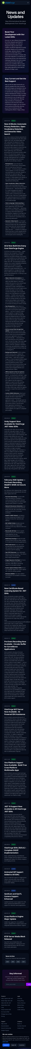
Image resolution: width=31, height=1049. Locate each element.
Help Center (4, 1023)
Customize (21, 1045)
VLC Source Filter (5, 1012)
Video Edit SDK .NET (6, 1003)
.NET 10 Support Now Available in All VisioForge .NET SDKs (15, 809)
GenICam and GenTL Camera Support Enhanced (13, 896)
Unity (2, 1007)
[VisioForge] (8, 2)
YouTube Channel (21, 1026)
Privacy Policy (20, 1000)
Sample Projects (5, 1030)
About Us (19, 1023)
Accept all (6, 1045)
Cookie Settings (21, 1009)
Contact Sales (20, 1028)
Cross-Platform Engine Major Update (13, 917)
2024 (7, 961)
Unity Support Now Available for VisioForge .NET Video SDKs (14, 424)
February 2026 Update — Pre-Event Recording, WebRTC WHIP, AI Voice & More (15, 484)
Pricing (3, 1016)
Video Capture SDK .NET (7, 998)
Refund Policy (20, 1005)
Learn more (5, 1041)
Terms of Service (21, 1003)
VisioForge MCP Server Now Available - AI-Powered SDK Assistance (14, 712)
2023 (13, 961)
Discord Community (6, 1028)
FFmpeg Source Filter (6, 1014)
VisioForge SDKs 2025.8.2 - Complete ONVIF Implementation (15, 850)
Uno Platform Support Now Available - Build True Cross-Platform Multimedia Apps (15, 766)
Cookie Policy (20, 1007)
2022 (18, 961)
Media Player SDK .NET (6, 1000)
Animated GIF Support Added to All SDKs (13, 873)
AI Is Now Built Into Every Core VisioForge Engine (15, 247)
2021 (23, 961)
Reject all (14, 1045)
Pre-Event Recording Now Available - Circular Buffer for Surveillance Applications (15, 645)
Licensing (19, 998)
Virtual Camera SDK (6, 1009)
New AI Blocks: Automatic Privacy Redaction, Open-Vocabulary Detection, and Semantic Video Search (15, 129)
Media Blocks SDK (5, 1005)
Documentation (5, 1026)
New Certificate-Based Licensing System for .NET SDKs (15, 591)
